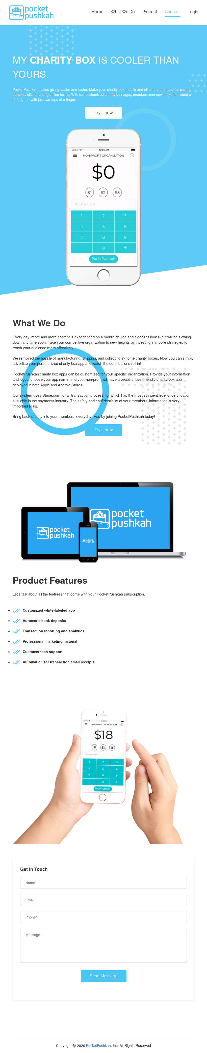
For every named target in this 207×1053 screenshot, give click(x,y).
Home (97, 11)
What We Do (123, 11)
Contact (172, 11)
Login (193, 11)
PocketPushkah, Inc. (102, 1045)
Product (149, 11)
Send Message (103, 976)
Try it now (103, 112)
